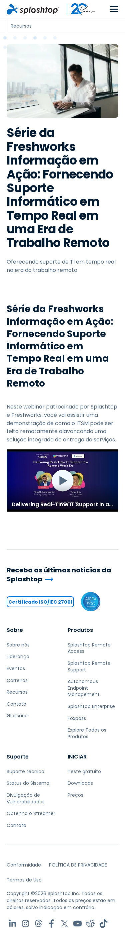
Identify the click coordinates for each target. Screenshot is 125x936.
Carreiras (17, 680)
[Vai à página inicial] (33, 9)
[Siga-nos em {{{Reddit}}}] (90, 923)
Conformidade (24, 865)
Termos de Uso (24, 880)
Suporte (18, 756)
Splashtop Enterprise (91, 706)
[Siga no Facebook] (51, 923)
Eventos (16, 668)
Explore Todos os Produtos (87, 733)
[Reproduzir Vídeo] (62, 480)
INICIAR (77, 756)
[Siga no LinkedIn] (12, 923)
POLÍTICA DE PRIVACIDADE (78, 865)
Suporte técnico (25, 771)
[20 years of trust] (77, 9)
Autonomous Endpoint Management (84, 688)
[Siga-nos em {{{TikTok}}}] (103, 923)
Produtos (80, 630)
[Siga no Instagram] (25, 923)
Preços (75, 795)
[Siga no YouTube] (77, 923)
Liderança (18, 656)
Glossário (17, 715)
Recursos (17, 692)
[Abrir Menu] (114, 9)
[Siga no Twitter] (64, 923)
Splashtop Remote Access (89, 648)
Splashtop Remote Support (89, 666)
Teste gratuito (84, 771)
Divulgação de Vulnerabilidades (26, 798)
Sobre (15, 630)
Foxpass (77, 718)
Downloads (80, 783)
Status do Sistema (28, 783)
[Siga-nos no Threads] (38, 923)
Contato (16, 704)
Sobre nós (18, 645)
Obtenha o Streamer (31, 813)
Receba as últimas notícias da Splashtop (59, 574)
